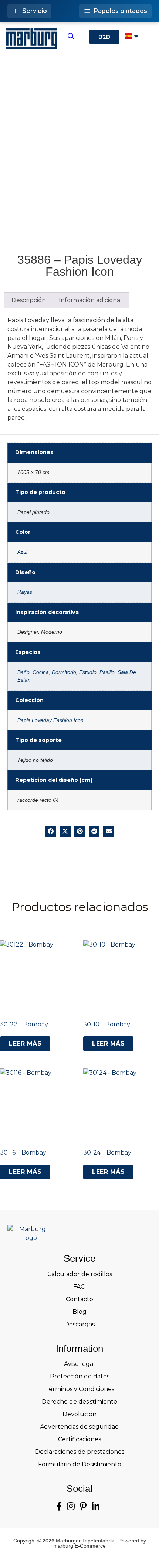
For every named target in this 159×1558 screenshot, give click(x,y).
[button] (50, 831)
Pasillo (107, 672)
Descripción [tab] (28, 300)
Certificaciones (79, 1439)
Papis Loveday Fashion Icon (50, 720)
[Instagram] (71, 1506)
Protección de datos (79, 1376)
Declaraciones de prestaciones (79, 1451)
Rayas (24, 592)
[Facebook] (59, 1506)
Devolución (79, 1414)
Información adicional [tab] (90, 300)
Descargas (79, 1324)
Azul (22, 552)
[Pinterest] (83, 1506)
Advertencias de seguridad (79, 1426)
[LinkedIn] (95, 1506)
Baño (23, 672)
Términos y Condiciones (79, 1388)
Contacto (79, 1299)
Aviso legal (79, 1363)
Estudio (88, 672)
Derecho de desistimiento (79, 1401)
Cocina (41, 672)
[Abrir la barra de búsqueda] (71, 36)
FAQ (79, 1286)
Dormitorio (64, 672)
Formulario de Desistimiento (79, 1464)
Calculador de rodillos (79, 1274)
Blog (79, 1311)
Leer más (25, 1043)
